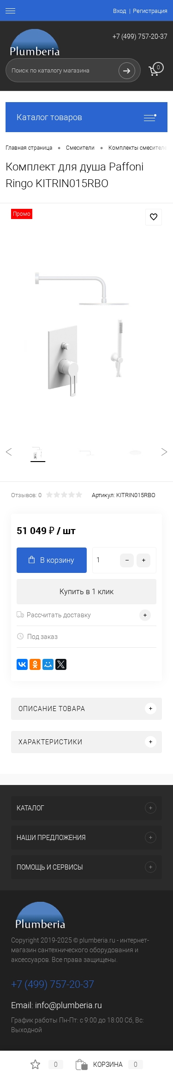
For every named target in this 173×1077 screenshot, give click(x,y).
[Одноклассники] (35, 664)
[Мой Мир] (48, 664)
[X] (60, 664)
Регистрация (150, 10)
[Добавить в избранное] (153, 217)
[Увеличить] (86, 333)
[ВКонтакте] (22, 664)
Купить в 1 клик (86, 591)
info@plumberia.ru (68, 1005)
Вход (119, 10)
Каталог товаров (49, 117)
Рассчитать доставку (59, 615)
